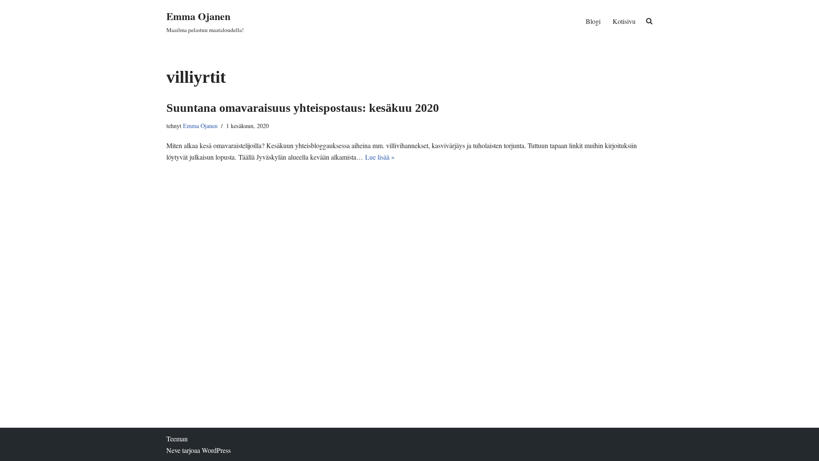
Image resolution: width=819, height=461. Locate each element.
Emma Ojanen (200, 126)
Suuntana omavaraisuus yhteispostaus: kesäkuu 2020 (302, 107)
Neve (173, 450)
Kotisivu (624, 21)
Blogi (593, 21)
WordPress (216, 450)
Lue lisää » (380, 156)
